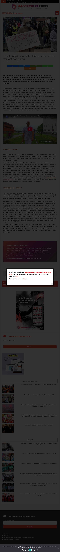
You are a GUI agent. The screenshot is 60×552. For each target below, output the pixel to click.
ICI (17, 276)
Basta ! (25, 279)
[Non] (58, 548)
